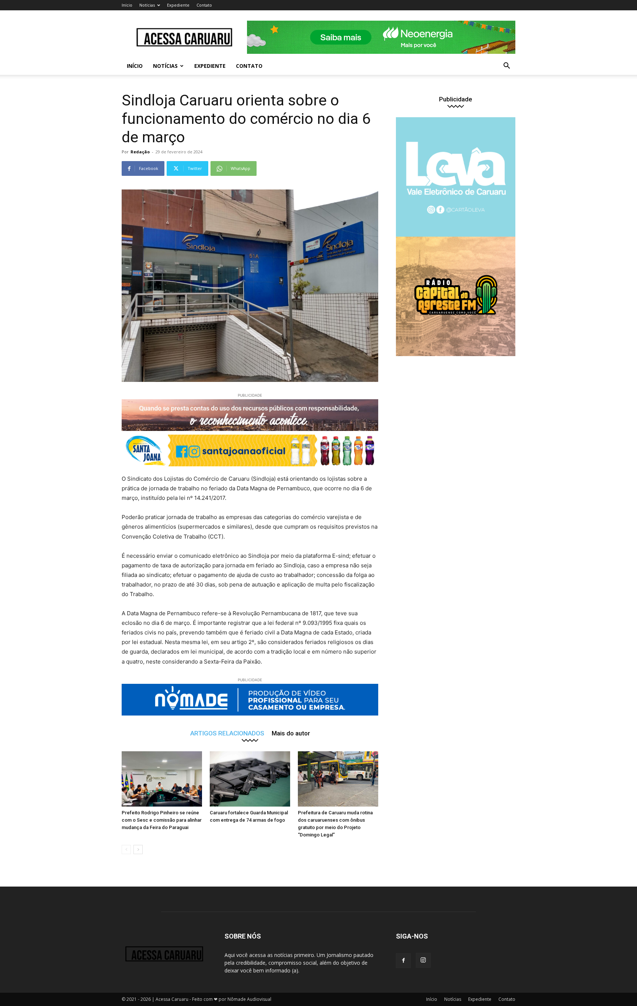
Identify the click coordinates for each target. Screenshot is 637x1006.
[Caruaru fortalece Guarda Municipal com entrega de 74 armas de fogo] (250, 779)
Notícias (147, 5)
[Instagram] (423, 960)
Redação (140, 151)
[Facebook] (403, 960)
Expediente (178, 5)
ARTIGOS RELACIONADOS (227, 733)
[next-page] (138, 849)
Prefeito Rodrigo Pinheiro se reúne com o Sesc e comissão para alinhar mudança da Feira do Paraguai (162, 820)
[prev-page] (126, 849)
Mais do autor (291, 733)
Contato (204, 5)
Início (127, 5)
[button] (506, 66)
